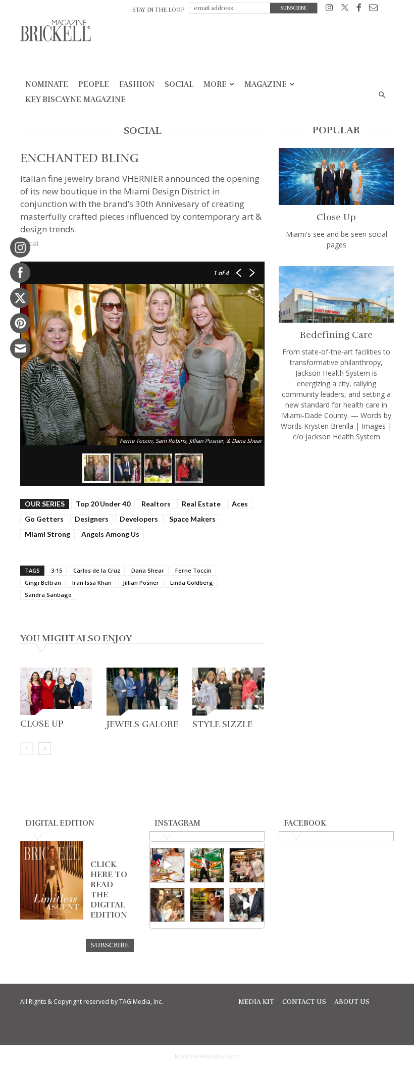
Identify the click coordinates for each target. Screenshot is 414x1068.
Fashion (136, 84)
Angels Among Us (110, 534)
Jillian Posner (141, 582)
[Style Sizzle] (228, 692)
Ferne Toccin (193, 570)
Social (179, 84)
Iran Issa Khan (92, 582)
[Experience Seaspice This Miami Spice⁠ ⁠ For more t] (167, 865)
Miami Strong (47, 534)
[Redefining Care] (336, 294)
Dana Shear (147, 570)
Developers (139, 519)
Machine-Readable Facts (207, 1056)
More (215, 84)
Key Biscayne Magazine (75, 99)
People (93, 84)
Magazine (265, 84)
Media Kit (256, 1002)
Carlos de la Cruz (96, 570)
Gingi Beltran (43, 582)
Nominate (46, 84)
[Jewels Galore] (143, 692)
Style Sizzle (222, 724)
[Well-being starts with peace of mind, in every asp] (207, 905)
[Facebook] (358, 9)
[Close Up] (56, 691)
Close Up (42, 723)
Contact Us (304, 1002)
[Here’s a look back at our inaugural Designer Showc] (247, 905)
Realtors (156, 503)
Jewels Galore (142, 724)
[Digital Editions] (51, 917)
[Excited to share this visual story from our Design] (167, 905)
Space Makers (192, 519)
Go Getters (44, 519)
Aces (240, 503)
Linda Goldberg (191, 582)
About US (352, 1002)
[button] (382, 95)
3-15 (56, 570)
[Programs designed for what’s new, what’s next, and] (207, 865)
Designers (92, 519)
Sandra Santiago (48, 594)
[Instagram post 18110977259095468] (247, 865)
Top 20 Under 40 (103, 503)
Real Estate (201, 503)
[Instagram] (329, 9)
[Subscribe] (110, 944)
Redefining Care (336, 334)
